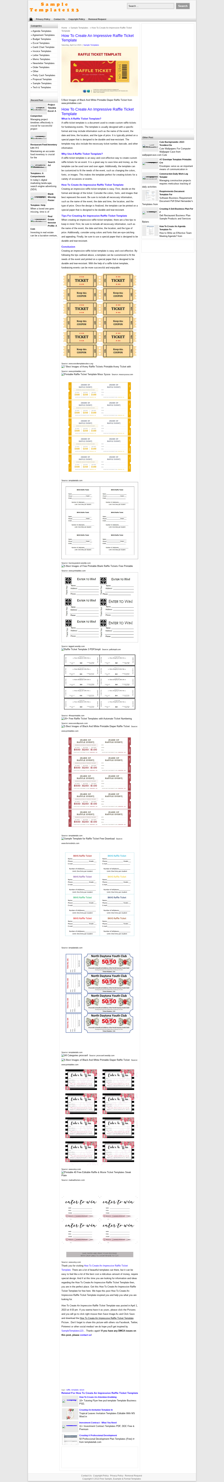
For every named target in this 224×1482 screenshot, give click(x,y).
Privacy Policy (43, 19)
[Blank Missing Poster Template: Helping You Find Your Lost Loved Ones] (39, 196)
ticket (82, 1390)
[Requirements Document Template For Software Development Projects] (150, 200)
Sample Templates (79, 28)
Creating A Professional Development (98, 1435)
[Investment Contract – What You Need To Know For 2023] (70, 1425)
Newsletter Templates (44, 63)
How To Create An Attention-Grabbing (98, 1397)
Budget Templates (42, 39)
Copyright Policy (76, 19)
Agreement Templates (44, 35)
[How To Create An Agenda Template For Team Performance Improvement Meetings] (150, 235)
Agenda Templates (42, 31)
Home (64, 28)
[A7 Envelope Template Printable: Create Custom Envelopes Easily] (150, 162)
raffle (68, 1390)
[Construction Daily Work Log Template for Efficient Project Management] (150, 179)
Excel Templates (41, 43)
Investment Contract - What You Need (98, 1422)
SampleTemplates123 (72, 1330)
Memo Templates (41, 59)
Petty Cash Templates (44, 75)
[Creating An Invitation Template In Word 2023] (70, 1418)
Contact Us (59, 19)
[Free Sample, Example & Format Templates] (54, 15)
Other (35, 71)
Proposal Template (42, 79)
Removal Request (97, 19)
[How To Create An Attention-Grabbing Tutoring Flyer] (70, 1399)
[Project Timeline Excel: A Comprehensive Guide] (39, 110)
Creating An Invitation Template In (96, 1410)
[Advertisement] (99, 1363)
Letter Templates (41, 55)
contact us (85, 1335)
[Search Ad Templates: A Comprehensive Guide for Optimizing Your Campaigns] (39, 167)
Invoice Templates (42, 51)
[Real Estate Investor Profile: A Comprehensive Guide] (39, 221)
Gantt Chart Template (43, 47)
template (75, 1390)
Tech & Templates (42, 87)
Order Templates (41, 67)
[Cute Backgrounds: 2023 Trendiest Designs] (150, 147)
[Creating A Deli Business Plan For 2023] (150, 211)
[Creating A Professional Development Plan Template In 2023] (70, 1444)
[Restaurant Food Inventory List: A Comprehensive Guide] (39, 139)
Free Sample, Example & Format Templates (120, 1479)
